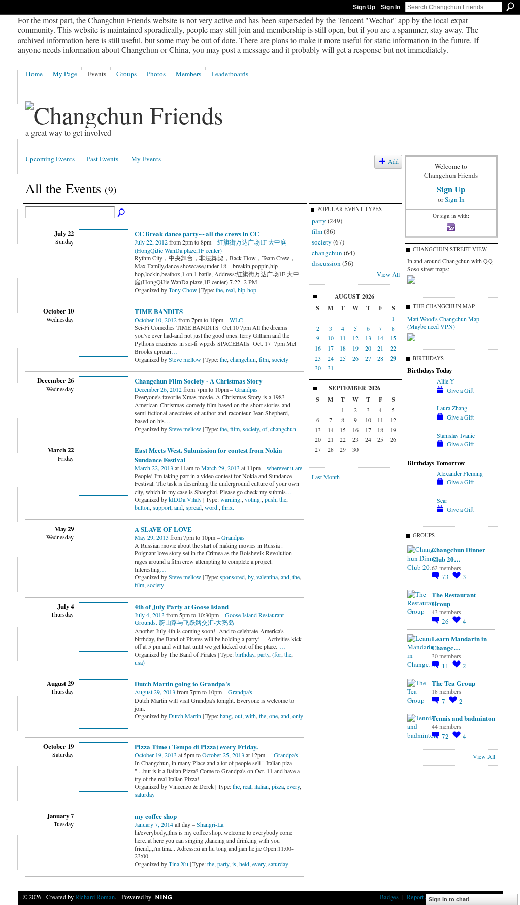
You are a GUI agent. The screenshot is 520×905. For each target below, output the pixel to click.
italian (261, 786)
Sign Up (364, 7)
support (162, 507)
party (263, 654)
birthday (244, 654)
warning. (231, 499)
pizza (278, 786)
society (280, 359)
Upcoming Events (50, 158)
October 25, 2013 (223, 755)
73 (446, 576)
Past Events (102, 158)
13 (368, 338)
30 (318, 368)
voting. (253, 499)
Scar (442, 500)
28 (380, 358)
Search (510, 6)
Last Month (326, 477)
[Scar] (419, 509)
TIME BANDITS (159, 311)
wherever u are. (285, 468)
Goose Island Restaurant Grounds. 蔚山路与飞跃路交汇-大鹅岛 (209, 619)
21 (380, 348)
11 (343, 338)
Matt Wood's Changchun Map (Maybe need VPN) (443, 323)
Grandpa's (240, 692)
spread (194, 507)
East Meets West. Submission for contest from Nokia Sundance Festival (208, 454)
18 (343, 348)
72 (446, 736)
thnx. (228, 507)
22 (393, 348)
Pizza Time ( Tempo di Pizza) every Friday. (196, 746)
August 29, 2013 (155, 692)
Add (393, 161)
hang (226, 716)
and (178, 507)
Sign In (390, 7)
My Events (146, 158)
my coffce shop (156, 816)
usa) (140, 662)
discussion (326, 263)
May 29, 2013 (152, 537)
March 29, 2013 (220, 468)
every (293, 786)
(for (276, 654)
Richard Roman (95, 897)
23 (318, 358)
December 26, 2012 (158, 389)
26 (355, 358)
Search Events (121, 213)
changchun (243, 359)
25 (343, 358)
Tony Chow (183, 290)
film (264, 359)
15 (393, 338)
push (270, 499)
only (297, 716)
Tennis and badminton (463, 718)
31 (331, 368)
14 (380, 338)
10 (331, 338)
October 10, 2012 (156, 320)
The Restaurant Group (454, 598)
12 (355, 338)
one (273, 716)
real (230, 290)
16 (318, 348)
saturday (145, 794)
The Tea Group (453, 683)
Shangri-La (210, 824)
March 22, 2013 (154, 468)
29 (393, 358)
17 (331, 348)
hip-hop (247, 290)
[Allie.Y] (419, 389)
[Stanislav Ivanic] (419, 444)
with (250, 716)
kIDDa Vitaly (185, 499)
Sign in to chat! (449, 899)
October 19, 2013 (156, 755)
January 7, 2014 (154, 824)
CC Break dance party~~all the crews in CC (197, 233)
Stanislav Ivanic (456, 435)
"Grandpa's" (286, 755)
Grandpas (246, 389)
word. (212, 507)
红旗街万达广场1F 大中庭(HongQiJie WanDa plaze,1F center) (210, 246)
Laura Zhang (452, 408)
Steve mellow (185, 359)
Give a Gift (460, 390)
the (219, 290)
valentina (267, 577)
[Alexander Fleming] (419, 482)
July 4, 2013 (150, 615)
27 (368, 358)
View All (388, 274)
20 (368, 348)
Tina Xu (178, 864)
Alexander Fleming (460, 473)
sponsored (232, 577)
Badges (389, 897)
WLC (236, 320)
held (244, 864)
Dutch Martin (185, 716)
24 (331, 358)
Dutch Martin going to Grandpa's (182, 683)
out (238, 716)
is (234, 864)
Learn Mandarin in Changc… (459, 643)
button (142, 507)
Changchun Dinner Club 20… (458, 554)
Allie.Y (445, 381)
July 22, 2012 (151, 242)
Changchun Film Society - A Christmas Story (199, 381)
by (250, 577)
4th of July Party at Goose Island (182, 606)
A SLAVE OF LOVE (163, 529)
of (264, 429)
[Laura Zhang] (419, 416)
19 (355, 348)
